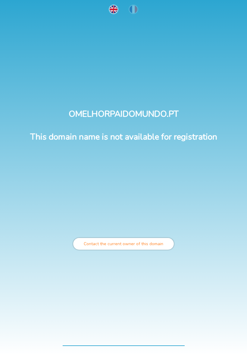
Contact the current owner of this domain (123, 244)
